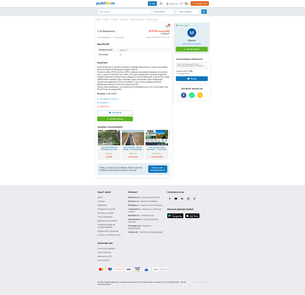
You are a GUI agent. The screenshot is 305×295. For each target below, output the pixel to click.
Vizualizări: (104, 103)
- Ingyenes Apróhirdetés (139, 227)
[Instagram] (188, 198)
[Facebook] (169, 198)
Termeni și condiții (105, 213)
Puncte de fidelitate (106, 248)
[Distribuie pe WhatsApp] (192, 95)
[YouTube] (176, 198)
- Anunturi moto (141, 215)
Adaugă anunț (200, 3)
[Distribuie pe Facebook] (183, 95)
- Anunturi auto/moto (144, 197)
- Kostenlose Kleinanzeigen (145, 232)
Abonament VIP (105, 256)
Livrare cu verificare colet (109, 235)
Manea (192, 40)
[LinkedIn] (182, 198)
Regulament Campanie (108, 231)
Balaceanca (107, 37)
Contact (101, 201)
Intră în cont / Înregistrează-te (158, 169)
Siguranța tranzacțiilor (107, 221)
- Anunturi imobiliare (143, 201)
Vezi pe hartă (119, 37)
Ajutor (100, 197)
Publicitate (102, 205)
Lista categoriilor (105, 217)
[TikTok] (194, 198)
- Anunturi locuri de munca (145, 205)
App (153, 3)
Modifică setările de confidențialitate (106, 225)
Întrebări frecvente (106, 209)
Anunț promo (103, 260)
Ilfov (100, 37)
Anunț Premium (104, 252)
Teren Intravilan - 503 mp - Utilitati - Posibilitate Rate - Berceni (133, 149)
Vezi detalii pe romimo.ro (109, 99)
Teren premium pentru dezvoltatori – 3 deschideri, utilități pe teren (157, 149)
